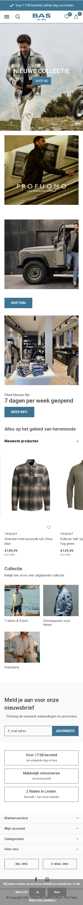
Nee (57, 892)
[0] (76, 16)
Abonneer (65, 731)
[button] (6, 16)
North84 (18, 303)
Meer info (19, 412)
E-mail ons (59, 864)
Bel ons (21, 864)
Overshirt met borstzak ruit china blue (28, 541)
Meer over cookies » (42, 900)
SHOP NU (41, 81)
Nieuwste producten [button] (21, 441)
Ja (37, 892)
